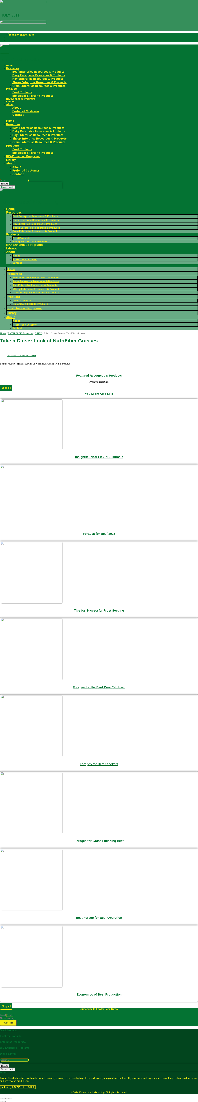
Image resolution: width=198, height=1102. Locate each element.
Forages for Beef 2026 (99, 533)
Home (9, 65)
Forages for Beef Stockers (99, 764)
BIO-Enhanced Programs (21, 98)
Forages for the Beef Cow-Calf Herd (99, 687)
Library (10, 101)
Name (3, 1018)
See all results (7, 187)
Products (11, 89)
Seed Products (21, 238)
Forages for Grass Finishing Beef (99, 841)
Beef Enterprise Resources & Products (35, 216)
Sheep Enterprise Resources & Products (36, 227)
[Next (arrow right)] (4, 1101)
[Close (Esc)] (10, 1098)
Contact (18, 115)
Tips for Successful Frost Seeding (99, 610)
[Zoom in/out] (1, 1098)
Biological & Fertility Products (32, 95)
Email (3, 1015)
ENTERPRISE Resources (20, 333)
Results (4, 184)
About (9, 104)
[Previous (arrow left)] (1, 1101)
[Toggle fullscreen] (4, 1098)
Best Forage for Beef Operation (99, 917)
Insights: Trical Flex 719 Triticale (99, 457)
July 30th (10, 15)
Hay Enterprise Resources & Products (35, 224)
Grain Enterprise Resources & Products (38, 86)
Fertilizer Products (11, 1036)
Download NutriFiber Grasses (21, 355)
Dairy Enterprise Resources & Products (36, 220)
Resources (14, 212)
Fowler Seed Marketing (20, 59)
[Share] (7, 1098)
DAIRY (38, 333)
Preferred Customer (25, 111)
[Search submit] (1, 1063)
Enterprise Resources (13, 1042)
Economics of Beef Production (99, 994)
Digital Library (8, 1053)
